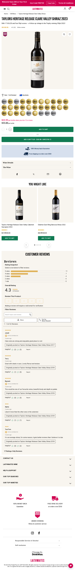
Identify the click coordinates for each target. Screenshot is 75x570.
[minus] (3, 129)
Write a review (21, 27)
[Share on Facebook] (17, 174)
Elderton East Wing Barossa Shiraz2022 (52, 225)
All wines (13, 14)
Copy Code (51, 3)
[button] (4, 8)
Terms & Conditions (65, 3)
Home (6, 14)
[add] (10, 129)
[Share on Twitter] (34, 174)
